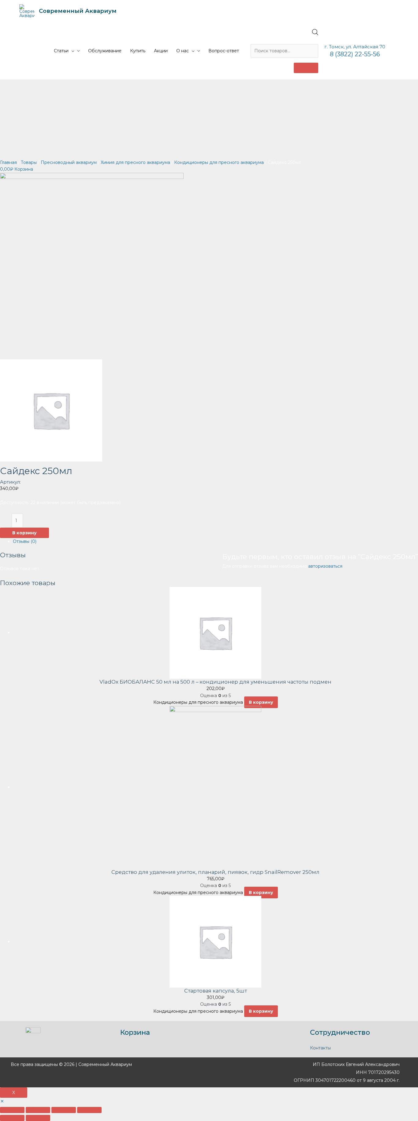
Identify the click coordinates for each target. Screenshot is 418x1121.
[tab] (215, 541)
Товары (29, 162)
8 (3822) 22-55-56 (355, 54)
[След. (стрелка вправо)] (38, 1118)
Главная (8, 162)
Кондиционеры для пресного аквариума (219, 162)
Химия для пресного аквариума (135, 162)
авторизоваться (325, 566)
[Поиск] (306, 68)
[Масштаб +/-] (89, 1110)
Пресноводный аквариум (69, 162)
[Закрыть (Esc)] (12, 1110)
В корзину (24, 533)
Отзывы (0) (24, 541)
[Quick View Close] (2, 1101)
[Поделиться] (38, 1110)
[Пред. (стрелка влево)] (12, 1118)
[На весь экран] (63, 1110)
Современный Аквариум (78, 10)
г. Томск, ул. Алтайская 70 (354, 47)
